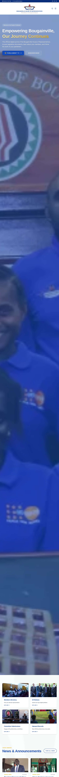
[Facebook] (52, 1)
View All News (50, 750)
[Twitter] (54, 1)
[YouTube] (56, 1)
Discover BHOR (33, 53)
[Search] (52, 8)
